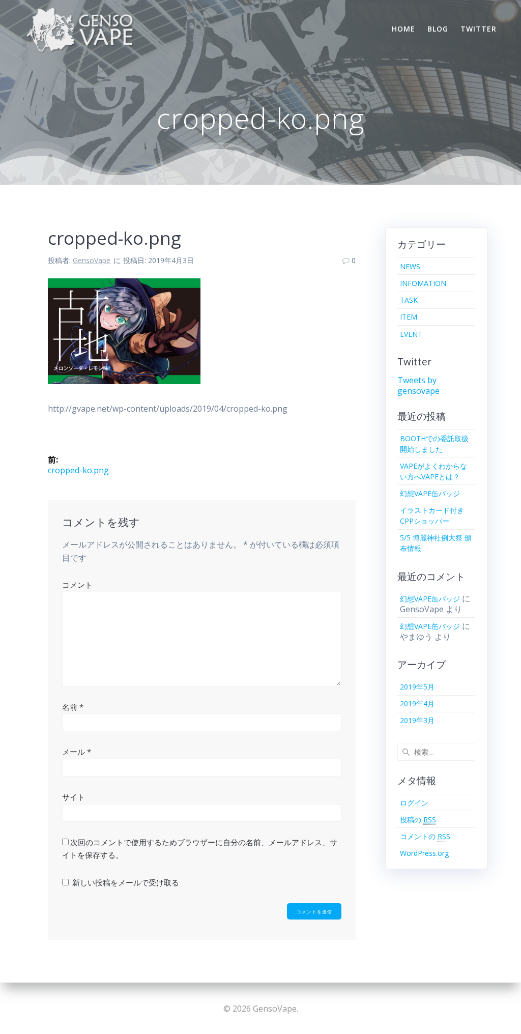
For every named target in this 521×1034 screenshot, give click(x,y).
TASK (409, 300)
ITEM (408, 317)
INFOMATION (423, 283)
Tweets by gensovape (418, 385)
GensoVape (91, 260)
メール (76, 751)
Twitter (478, 29)
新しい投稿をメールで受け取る (125, 882)
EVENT (411, 334)
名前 (72, 707)
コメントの (425, 836)
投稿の (418, 819)
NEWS (410, 266)
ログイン (414, 803)
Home (403, 29)
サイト (73, 797)
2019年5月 (417, 687)
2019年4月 (417, 703)
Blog (437, 29)
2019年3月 (417, 720)
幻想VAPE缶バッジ (430, 493)
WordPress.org (424, 853)
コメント (77, 585)
